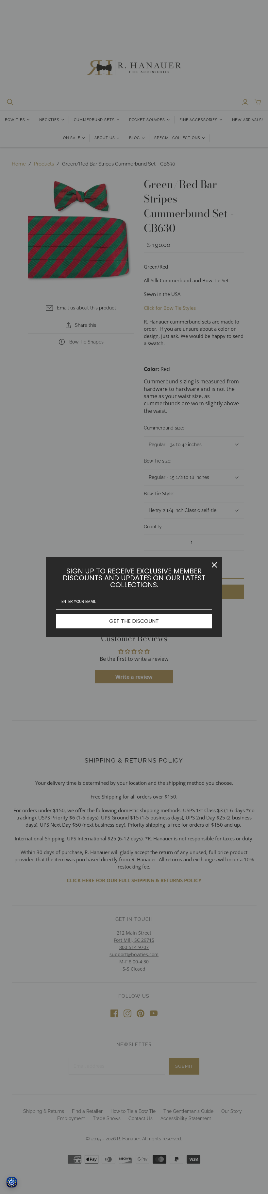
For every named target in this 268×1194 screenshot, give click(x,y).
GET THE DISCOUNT (134, 621)
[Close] (214, 565)
